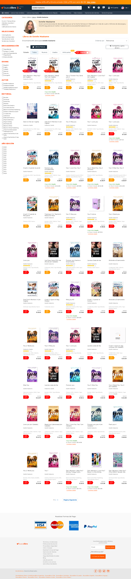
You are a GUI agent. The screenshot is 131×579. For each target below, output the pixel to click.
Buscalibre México (21, 577)
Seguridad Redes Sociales (51, 556)
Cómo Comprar (47, 548)
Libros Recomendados (50, 564)
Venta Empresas (107, 13)
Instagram (100, 571)
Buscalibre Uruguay (101, 575)
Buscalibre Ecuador (76, 575)
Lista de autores (48, 560)
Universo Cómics (65, 13)
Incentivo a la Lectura (49, 562)
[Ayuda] (99, 7)
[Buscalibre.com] (8, 8)
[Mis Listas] (94, 7)
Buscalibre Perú (33, 577)
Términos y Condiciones (50, 542)
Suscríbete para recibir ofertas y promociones (103, 542)
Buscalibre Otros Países (63, 577)
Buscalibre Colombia (62, 575)
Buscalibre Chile (50, 575)
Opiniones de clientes (92, 13)
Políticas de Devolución (50, 544)
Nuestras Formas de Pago (51, 550)
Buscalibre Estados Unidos (47, 577)
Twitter (104, 571)
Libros (29, 17)
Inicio (24, 17)
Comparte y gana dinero (118, 47)
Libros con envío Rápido (50, 13)
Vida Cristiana (78, 13)
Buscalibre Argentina (37, 575)
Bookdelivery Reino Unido (23, 575)
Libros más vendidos (17, 13)
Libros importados (33, 13)
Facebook (95, 571)
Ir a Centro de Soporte (98, 556)
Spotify (108, 571)
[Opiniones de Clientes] (103, 7)
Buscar (80, 8)
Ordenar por (99, 41)
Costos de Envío (48, 554)
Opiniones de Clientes (49, 552)
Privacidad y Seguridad (50, 546)
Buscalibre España (88, 575)
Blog (44, 558)
